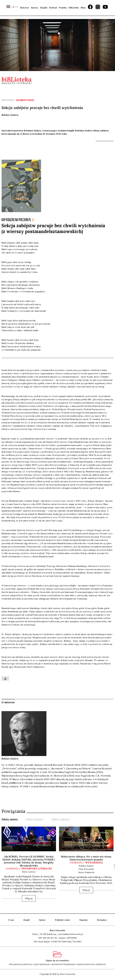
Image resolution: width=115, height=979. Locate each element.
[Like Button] (5, 678)
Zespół (26, 920)
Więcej (28, 898)
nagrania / (29, 868)
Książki (43, 7)
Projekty (63, 7)
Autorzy (34, 7)
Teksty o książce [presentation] (34, 819)
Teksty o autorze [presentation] (60, 819)
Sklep (83, 7)
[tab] (9, 819)
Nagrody (83, 920)
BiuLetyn (24, 7)
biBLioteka (74, 7)
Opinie (42, 920)
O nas (11, 920)
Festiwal (53, 7)
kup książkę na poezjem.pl (16, 220)
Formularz (102, 920)
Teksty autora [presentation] (9, 819)
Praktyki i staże (62, 920)
